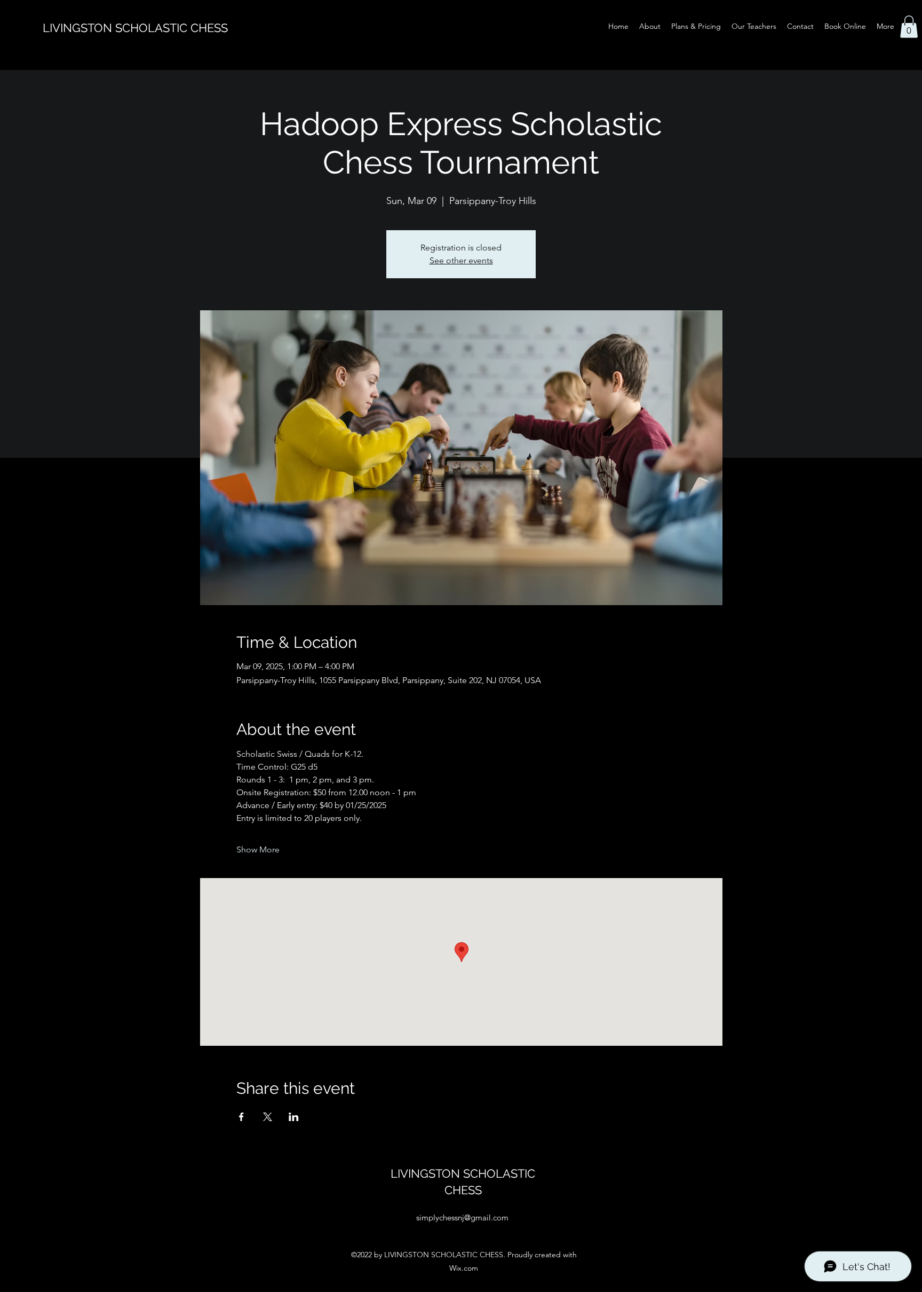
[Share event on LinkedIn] (294, 1117)
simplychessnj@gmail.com (462, 1217)
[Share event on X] (268, 1117)
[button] (909, 26)
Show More (258, 849)
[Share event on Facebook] (241, 1117)
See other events (461, 260)
